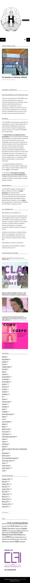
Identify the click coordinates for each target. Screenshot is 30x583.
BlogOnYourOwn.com (15, 580)
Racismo (13, 537)
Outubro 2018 (5, 499)
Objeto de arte (6, 429)
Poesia (4, 441)
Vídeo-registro (6, 468)
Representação (18, 537)
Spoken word (5, 455)
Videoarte (7, 541)
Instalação (4, 411)
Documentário (5, 381)
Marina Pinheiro (6, 79)
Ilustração (4, 406)
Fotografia (4, 394)
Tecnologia (22, 539)
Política (8, 537)
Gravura (4, 399)
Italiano (4, 416)
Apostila (4, 357)
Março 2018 (5, 501)
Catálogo (4, 362)
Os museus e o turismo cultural (14, 77)
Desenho (4, 374)
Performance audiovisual (8, 436)
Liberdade (23, 530)
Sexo (8, 539)
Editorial (4, 384)
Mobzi (24, 200)
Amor (5, 523)
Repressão (24, 537)
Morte (17, 532)
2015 (3, 523)
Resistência (4, 539)
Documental (5, 379)
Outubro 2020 (5, 489)
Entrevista (4, 386)
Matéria (4, 424)
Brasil (12, 526)
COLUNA (4, 369)
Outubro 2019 (5, 494)
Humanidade (9, 530)
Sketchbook (5, 453)
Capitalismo (18, 526)
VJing (3, 470)
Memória (13, 532)
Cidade (22, 526)
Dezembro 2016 (6, 504)
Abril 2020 (4, 491)
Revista (4, 446)
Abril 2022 (4, 481)
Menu (2, 39)
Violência (12, 541)
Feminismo (18, 528)
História (4, 530)
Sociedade (12, 539)
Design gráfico (6, 377)
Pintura (4, 439)
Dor (14, 528)
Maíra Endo (8, 532)
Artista (8, 526)
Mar (5, 532)
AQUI (7, 169)
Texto (25, 539)
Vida (3, 541)
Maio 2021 (5, 486)
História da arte (6, 401)
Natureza (5, 534)
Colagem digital (6, 367)
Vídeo (3, 463)
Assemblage (5, 359)
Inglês (3, 409)
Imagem (19, 530)
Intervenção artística (7, 414)
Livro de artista (6, 421)
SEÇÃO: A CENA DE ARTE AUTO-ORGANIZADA (14, 449)
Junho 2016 (5, 506)
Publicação (5, 444)
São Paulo (17, 539)
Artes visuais (4, 526)
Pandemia (10, 534)
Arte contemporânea (17, 523)
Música (4, 426)
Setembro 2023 (6, 479)
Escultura (4, 389)
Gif (2, 396)
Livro (3, 419)
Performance (5, 434)
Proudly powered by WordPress (11, 579)
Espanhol (4, 391)
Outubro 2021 (5, 484)
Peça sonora (5, 431)
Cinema (4, 364)
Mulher (21, 532)
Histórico (4, 404)
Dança (3, 372)
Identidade (14, 530)
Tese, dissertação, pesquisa (9, 458)
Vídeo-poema (5, 465)
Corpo (4, 528)
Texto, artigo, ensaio (6, 74)
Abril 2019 (4, 496)
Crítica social (10, 528)
